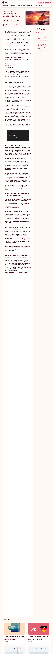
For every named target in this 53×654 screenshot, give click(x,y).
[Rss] (46, 29)
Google (6, 246)
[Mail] (44, 29)
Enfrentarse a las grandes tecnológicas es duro (14, 124)
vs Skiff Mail (9, 77)
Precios (18, 5)
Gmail (6, 239)
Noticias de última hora (8, 11)
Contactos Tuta (8, 169)
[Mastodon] (39, 29)
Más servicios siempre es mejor (43, 37)
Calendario (18, 166)
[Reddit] (37, 29)
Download (13, 5)
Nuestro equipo (8, 161)
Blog (36, 5)
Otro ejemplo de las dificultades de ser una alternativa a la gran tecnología (42, 46)
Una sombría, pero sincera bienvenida (43, 51)
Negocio (23, 5)
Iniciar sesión (41, 2)
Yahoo (9, 239)
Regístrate (48, 2)
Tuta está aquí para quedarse (42, 41)
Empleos (40, 5)
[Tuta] (5, 2)
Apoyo (45, 5)
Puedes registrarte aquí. (10, 272)
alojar (13, 74)
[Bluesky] (41, 29)
